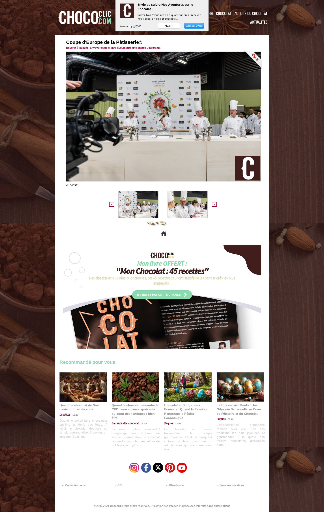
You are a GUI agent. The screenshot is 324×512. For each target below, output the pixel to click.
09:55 (143, 423)
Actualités (259, 22)
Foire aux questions (231, 485)
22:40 (230, 419)
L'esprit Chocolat (217, 13)
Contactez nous (75, 485)
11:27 (74, 415)
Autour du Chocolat (251, 13)
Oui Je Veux (194, 26)
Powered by (126, 26)
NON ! (169, 26)
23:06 (177, 423)
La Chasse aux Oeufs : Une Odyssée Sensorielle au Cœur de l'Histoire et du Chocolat (239, 409)
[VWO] (137, 26)
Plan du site (176, 485)
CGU (120, 485)
